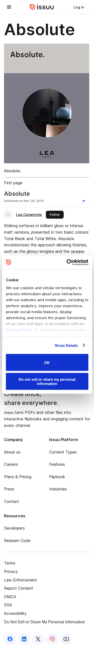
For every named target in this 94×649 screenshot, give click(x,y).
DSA (8, 604)
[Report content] (85, 201)
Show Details (66, 345)
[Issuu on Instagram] (52, 639)
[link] (78, 7)
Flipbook (57, 476)
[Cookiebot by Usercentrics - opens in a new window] (67, 262)
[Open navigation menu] (9, 7)
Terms (9, 562)
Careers (11, 464)
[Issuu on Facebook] (10, 639)
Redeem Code (17, 540)
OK (47, 362)
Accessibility (15, 613)
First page (13, 182)
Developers (14, 528)
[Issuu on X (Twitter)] (38, 639)
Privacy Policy (19, 329)
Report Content (18, 588)
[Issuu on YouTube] (66, 639)
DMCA (10, 596)
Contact (11, 501)
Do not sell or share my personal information (47, 381)
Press (9, 488)
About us (12, 452)
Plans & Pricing (17, 476)
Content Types (63, 452)
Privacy (11, 571)
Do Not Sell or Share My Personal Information (44, 622)
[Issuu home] (42, 7)
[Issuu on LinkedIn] (24, 639)
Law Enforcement (20, 579)
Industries (58, 488)
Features (57, 464)
